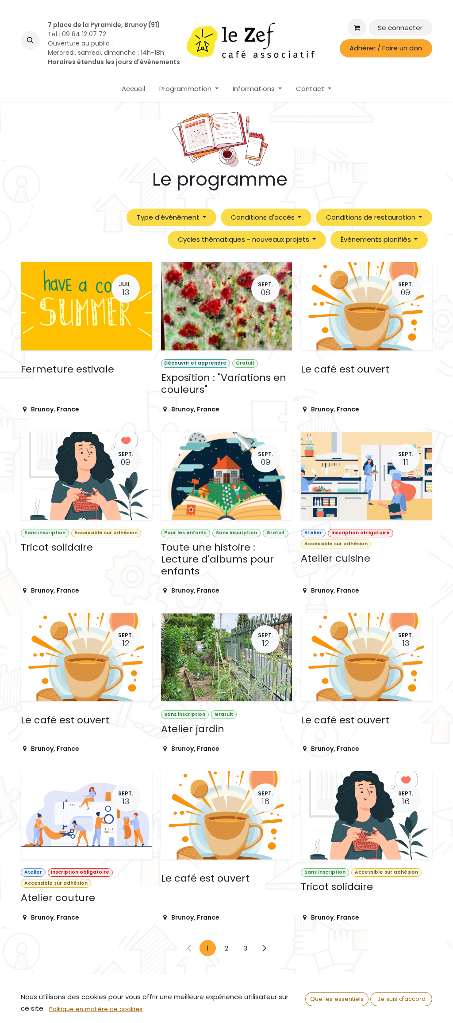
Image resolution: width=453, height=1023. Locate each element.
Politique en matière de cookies (95, 1009)
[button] (30, 40)
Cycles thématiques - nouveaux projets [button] (244, 239)
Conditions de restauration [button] (371, 217)
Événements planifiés (377, 239)
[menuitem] (133, 89)
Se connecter (400, 27)
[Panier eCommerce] (357, 28)
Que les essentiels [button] (337, 999)
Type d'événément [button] (169, 217)
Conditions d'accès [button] (263, 217)
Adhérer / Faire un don (385, 48)
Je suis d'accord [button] (401, 999)
